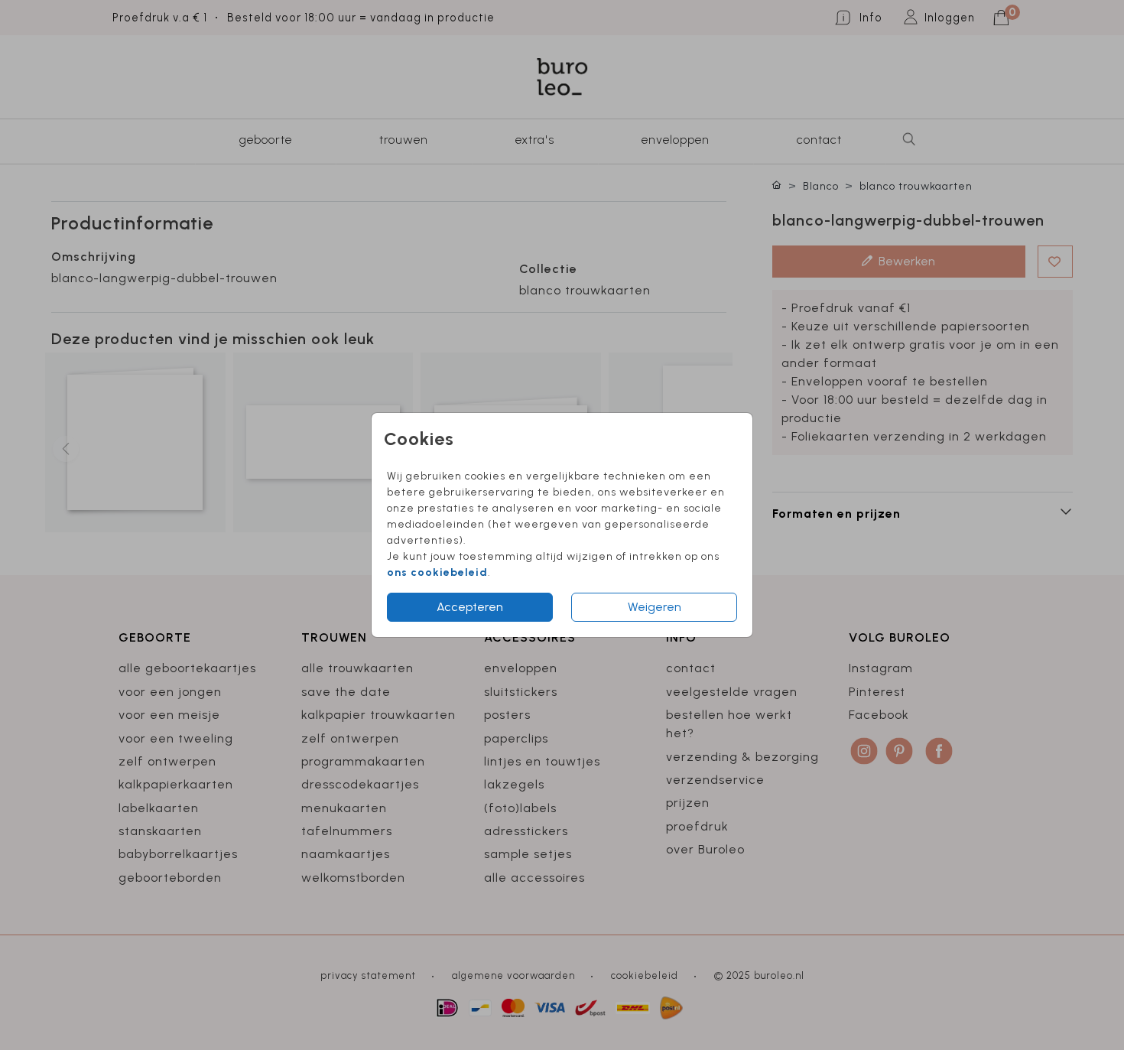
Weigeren (654, 607)
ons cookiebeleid (437, 572)
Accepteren (470, 607)
